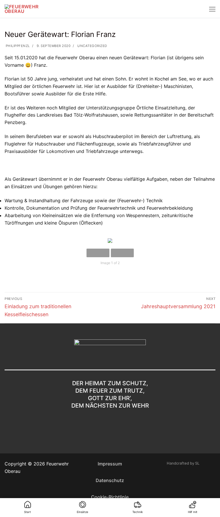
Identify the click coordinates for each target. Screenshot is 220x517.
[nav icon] (212, 9)
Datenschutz (110, 480)
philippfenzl (17, 46)
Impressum (110, 464)
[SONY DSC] (110, 240)
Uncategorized (91, 46)
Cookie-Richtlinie (110, 497)
